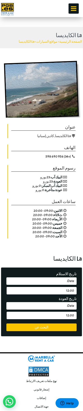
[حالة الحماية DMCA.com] (38, 370)
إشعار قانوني (41, 389)
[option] (41, 90)
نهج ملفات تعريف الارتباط (41, 381)
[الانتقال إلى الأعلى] (74, 344)
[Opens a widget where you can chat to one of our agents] (67, 403)
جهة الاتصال (41, 406)
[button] (9, 401)
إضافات (41, 398)
